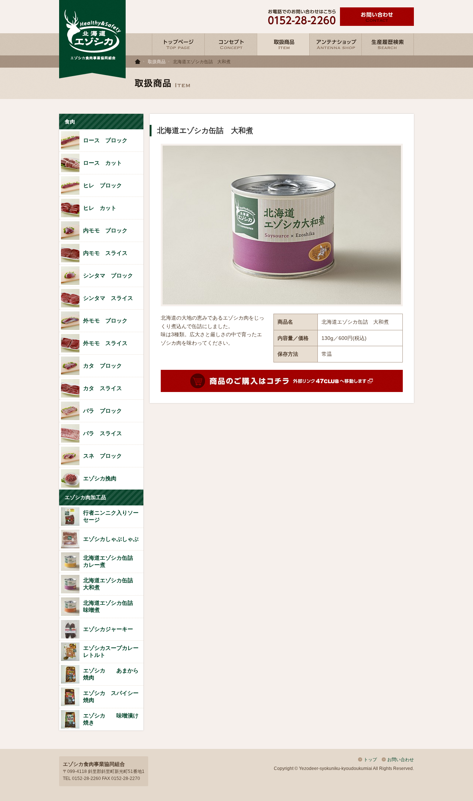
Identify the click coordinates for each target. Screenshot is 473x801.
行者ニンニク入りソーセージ (111, 515)
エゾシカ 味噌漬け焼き (111, 718)
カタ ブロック (102, 365)
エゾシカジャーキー (111, 629)
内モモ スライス (105, 253)
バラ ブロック (102, 411)
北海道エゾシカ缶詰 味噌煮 (111, 606)
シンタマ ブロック (108, 275)
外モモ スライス (105, 343)
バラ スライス (102, 433)
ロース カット (102, 163)
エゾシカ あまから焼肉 (111, 673)
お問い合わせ (400, 759)
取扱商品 (157, 61)
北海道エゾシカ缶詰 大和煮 (111, 583)
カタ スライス (102, 388)
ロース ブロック (105, 140)
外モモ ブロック (105, 320)
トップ (370, 759)
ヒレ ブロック (102, 185)
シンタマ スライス (108, 298)
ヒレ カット (99, 208)
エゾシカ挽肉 (99, 478)
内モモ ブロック (105, 230)
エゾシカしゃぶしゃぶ (111, 539)
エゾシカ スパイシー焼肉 (111, 696)
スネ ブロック (102, 456)
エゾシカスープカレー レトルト (111, 651)
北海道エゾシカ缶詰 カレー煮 (111, 561)
